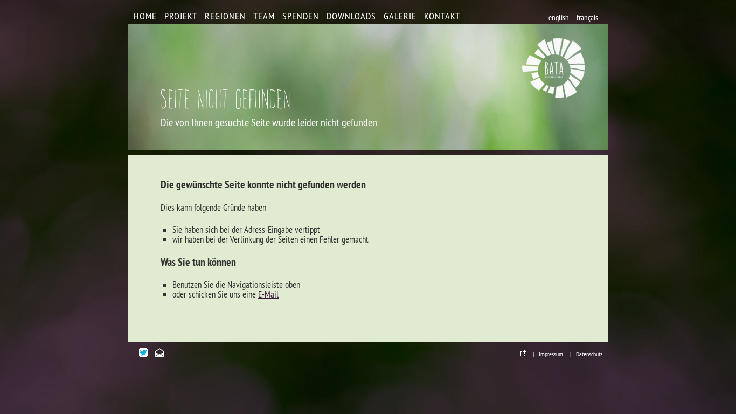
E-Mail (268, 294)
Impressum (551, 354)
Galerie (400, 16)
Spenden (300, 16)
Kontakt (442, 16)
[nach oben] (525, 354)
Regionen (225, 16)
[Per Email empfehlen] (162, 354)
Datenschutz (589, 354)
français (587, 17)
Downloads (351, 16)
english (558, 17)
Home (145, 16)
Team (264, 16)
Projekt (180, 16)
